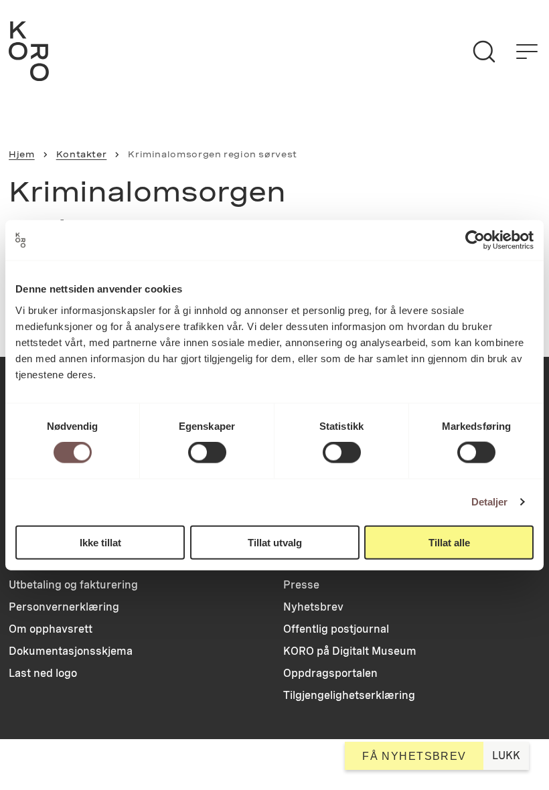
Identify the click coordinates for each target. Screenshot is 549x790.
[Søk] (484, 51)
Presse (301, 584)
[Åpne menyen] (527, 51)
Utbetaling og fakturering (73, 584)
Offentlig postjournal (336, 629)
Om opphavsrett (50, 629)
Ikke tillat (100, 542)
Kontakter (81, 154)
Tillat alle (449, 542)
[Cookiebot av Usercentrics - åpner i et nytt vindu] (475, 240)
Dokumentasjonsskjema (71, 651)
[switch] (207, 452)
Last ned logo (43, 673)
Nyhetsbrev (313, 607)
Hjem (22, 154)
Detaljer (489, 501)
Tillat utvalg (275, 542)
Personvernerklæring (64, 607)
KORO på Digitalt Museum (349, 651)
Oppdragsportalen (330, 673)
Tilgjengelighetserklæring (349, 695)
